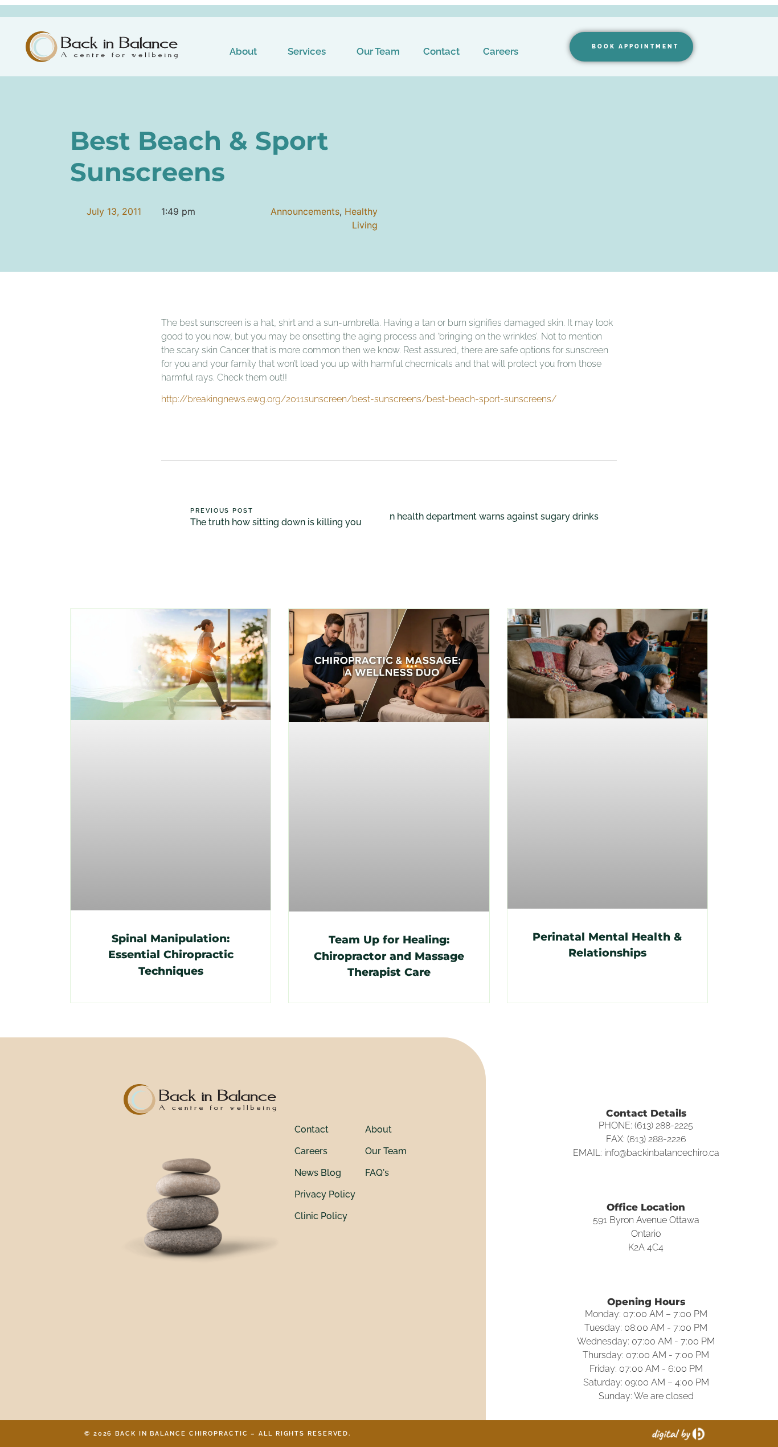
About (243, 51)
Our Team (378, 51)
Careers (500, 51)
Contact (441, 51)
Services (307, 51)
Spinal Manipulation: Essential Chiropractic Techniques (171, 955)
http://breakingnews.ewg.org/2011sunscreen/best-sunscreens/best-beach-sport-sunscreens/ (358, 399)
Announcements (305, 211)
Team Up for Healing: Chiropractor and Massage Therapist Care (389, 956)
